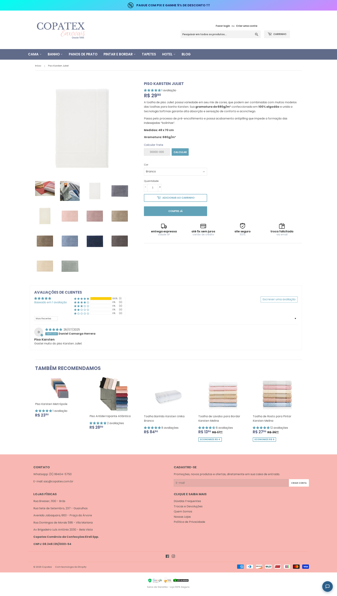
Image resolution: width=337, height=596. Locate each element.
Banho (54, 54)
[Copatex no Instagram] (173, 557)
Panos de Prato (83, 54)
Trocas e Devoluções (188, 506)
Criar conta (299, 482)
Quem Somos (183, 511)
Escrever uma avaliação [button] (279, 299)
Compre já (175, 211)
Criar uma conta (246, 26)
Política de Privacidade (189, 522)
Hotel (167, 54)
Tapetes (149, 54)
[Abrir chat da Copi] (327, 586)
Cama (33, 54)
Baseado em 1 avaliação (50, 302)
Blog (186, 54)
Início (38, 65)
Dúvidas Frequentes (187, 501)
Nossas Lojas (182, 517)
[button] (152, 90)
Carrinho (279, 34)
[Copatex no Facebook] (167, 557)
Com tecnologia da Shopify (70, 567)
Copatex (47, 567)
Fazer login (223, 26)
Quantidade (151, 181)
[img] (54, 330)
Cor (146, 164)
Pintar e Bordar (119, 54)
